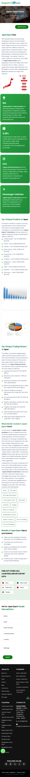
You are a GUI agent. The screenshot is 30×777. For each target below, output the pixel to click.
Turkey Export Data (7, 709)
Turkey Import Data (7, 706)
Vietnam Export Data (8, 717)
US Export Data (6, 739)
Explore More (5, 752)
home (6, 16)
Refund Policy (5, 691)
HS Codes (4, 697)
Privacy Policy (21, 772)
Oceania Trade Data (22, 687)
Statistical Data (14, 16)
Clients (4, 682)
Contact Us (5, 688)
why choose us (6, 676)
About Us (4, 673)
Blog (3, 685)
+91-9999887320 (22, 721)
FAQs (3, 679)
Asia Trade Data (21, 676)
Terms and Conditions (8, 772)
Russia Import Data (7, 730)
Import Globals (20, 774)
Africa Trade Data (21, 673)
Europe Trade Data (21, 679)
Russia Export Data (7, 733)
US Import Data (6, 736)
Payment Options (7, 694)
